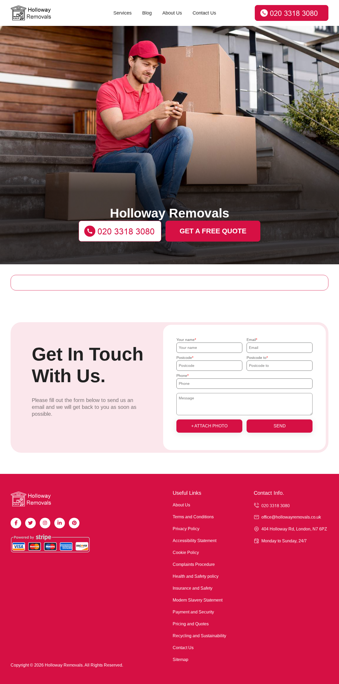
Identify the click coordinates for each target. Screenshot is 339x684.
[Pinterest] (74, 523)
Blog (147, 13)
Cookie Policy (186, 552)
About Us (172, 13)
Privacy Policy (186, 528)
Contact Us (204, 13)
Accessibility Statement (194, 540)
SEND (280, 426)
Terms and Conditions (193, 517)
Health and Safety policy (195, 576)
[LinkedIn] (59, 523)
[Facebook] (16, 523)
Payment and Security (193, 612)
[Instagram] (45, 523)
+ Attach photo (209, 426)
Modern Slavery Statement (197, 600)
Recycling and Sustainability (199, 636)
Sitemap (180, 659)
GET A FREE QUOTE (213, 231)
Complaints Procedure (194, 564)
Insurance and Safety (192, 588)
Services (122, 13)
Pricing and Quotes (191, 624)
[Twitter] (30, 523)
